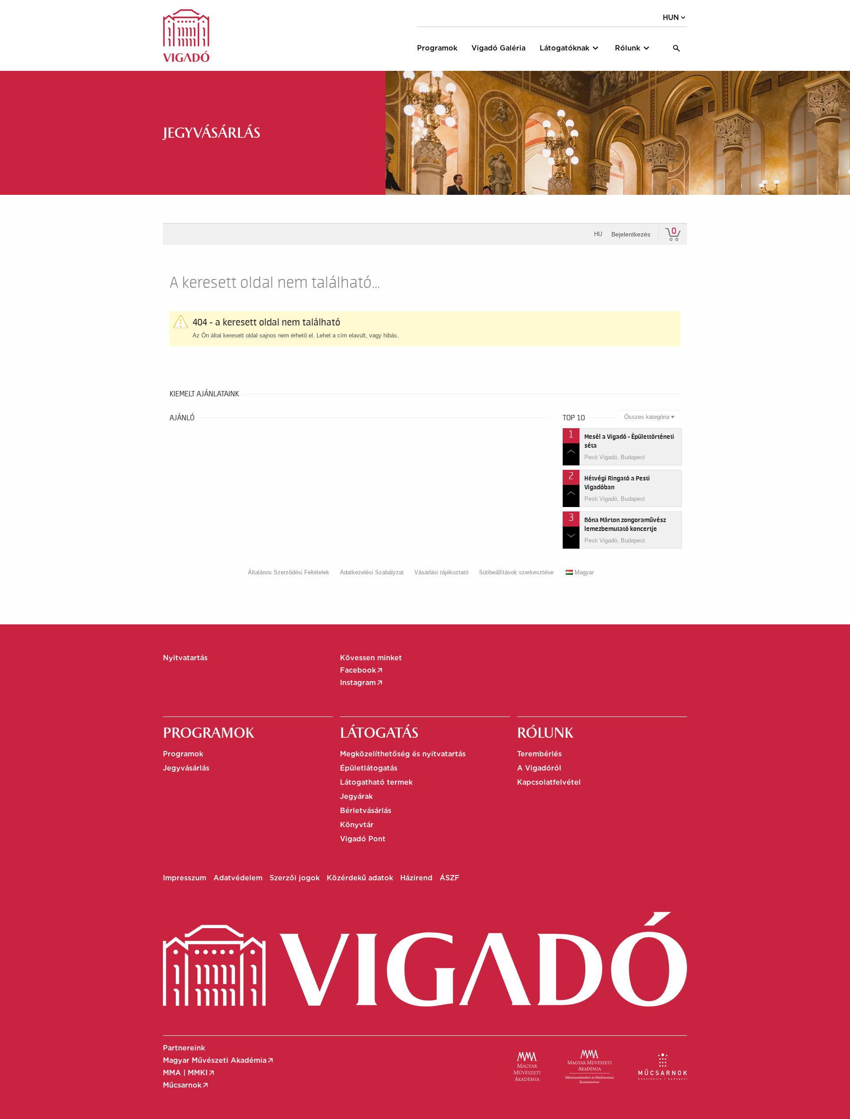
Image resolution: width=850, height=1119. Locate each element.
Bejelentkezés (630, 234)
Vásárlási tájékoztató (441, 572)
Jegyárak (356, 796)
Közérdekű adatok (360, 878)
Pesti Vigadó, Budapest (614, 457)
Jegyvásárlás (186, 768)
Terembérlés (539, 754)
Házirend (416, 878)
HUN (675, 18)
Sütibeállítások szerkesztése (516, 572)
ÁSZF (450, 878)
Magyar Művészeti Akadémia (218, 1060)
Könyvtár (357, 825)
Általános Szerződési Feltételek (288, 572)
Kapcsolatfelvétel (549, 782)
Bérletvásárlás (365, 810)
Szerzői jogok (295, 878)
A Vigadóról (539, 768)
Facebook (362, 670)
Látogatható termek (376, 782)
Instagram (362, 683)
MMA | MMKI (189, 1073)
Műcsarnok (186, 1085)
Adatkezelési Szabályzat (372, 572)
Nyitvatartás (185, 658)
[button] (570, 48)
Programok (183, 754)
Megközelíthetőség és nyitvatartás (403, 754)
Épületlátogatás (369, 768)
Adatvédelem (238, 878)
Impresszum (184, 878)
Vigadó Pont (363, 839)
